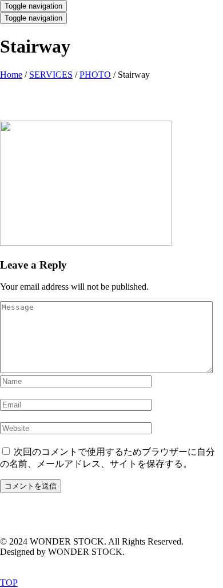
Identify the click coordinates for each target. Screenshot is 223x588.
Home (11, 74)
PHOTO (95, 74)
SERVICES (51, 74)
